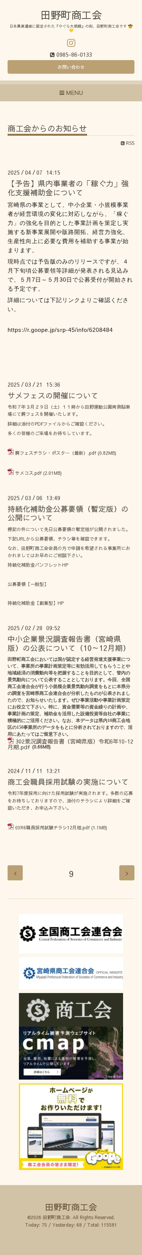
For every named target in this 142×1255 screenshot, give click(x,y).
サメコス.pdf (28, 473)
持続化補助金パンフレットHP (38, 565)
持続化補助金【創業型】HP (36, 603)
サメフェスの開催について (53, 395)
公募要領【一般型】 (28, 584)
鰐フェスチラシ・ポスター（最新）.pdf (55, 453)
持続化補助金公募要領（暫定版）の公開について (68, 513)
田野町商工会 (71, 15)
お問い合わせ (71, 67)
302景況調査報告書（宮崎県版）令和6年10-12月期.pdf (70, 744)
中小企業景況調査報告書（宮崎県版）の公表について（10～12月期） (69, 643)
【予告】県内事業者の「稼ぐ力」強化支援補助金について (68, 187)
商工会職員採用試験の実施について (68, 781)
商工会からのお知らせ (47, 129)
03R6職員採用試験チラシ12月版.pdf (52, 827)
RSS (129, 143)
